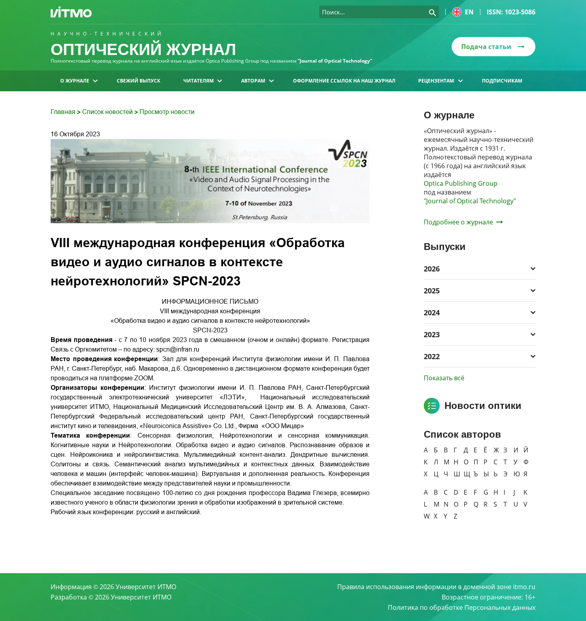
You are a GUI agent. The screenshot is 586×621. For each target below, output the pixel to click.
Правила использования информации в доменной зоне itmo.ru (436, 587)
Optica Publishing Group (461, 183)
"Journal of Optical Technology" (470, 201)
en (469, 12)
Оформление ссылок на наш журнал (344, 80)
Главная (64, 111)
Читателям (198, 80)
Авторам (253, 80)
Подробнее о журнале (458, 222)
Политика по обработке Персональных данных (461, 607)
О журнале (74, 80)
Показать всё (444, 378)
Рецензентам (436, 80)
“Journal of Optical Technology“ (335, 60)
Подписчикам (502, 80)
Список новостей (108, 111)
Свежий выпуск (138, 80)
